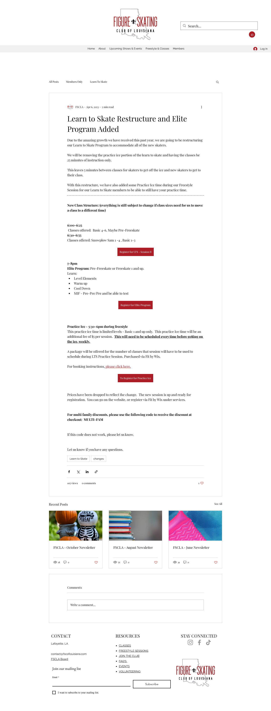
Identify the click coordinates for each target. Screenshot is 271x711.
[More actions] (201, 107)
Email (55, 677)
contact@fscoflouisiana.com (69, 654)
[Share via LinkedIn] (87, 471)
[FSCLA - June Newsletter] (195, 526)
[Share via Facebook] (69, 471)
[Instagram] (190, 642)
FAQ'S (123, 661)
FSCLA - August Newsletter (133, 547)
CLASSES (125, 645)
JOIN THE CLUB (129, 656)
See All (218, 504)
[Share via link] (96, 471)
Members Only (74, 81)
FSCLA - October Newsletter (74, 547)
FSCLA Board (59, 659)
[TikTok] (208, 642)
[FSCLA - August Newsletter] (135, 526)
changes (98, 458)
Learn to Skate (78, 458)
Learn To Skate (98, 81)
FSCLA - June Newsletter (191, 547)
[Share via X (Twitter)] (78, 471)
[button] (252, 34)
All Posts (54, 81)
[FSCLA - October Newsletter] (75, 526)
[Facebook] (199, 642)
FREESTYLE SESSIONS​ (133, 650)
